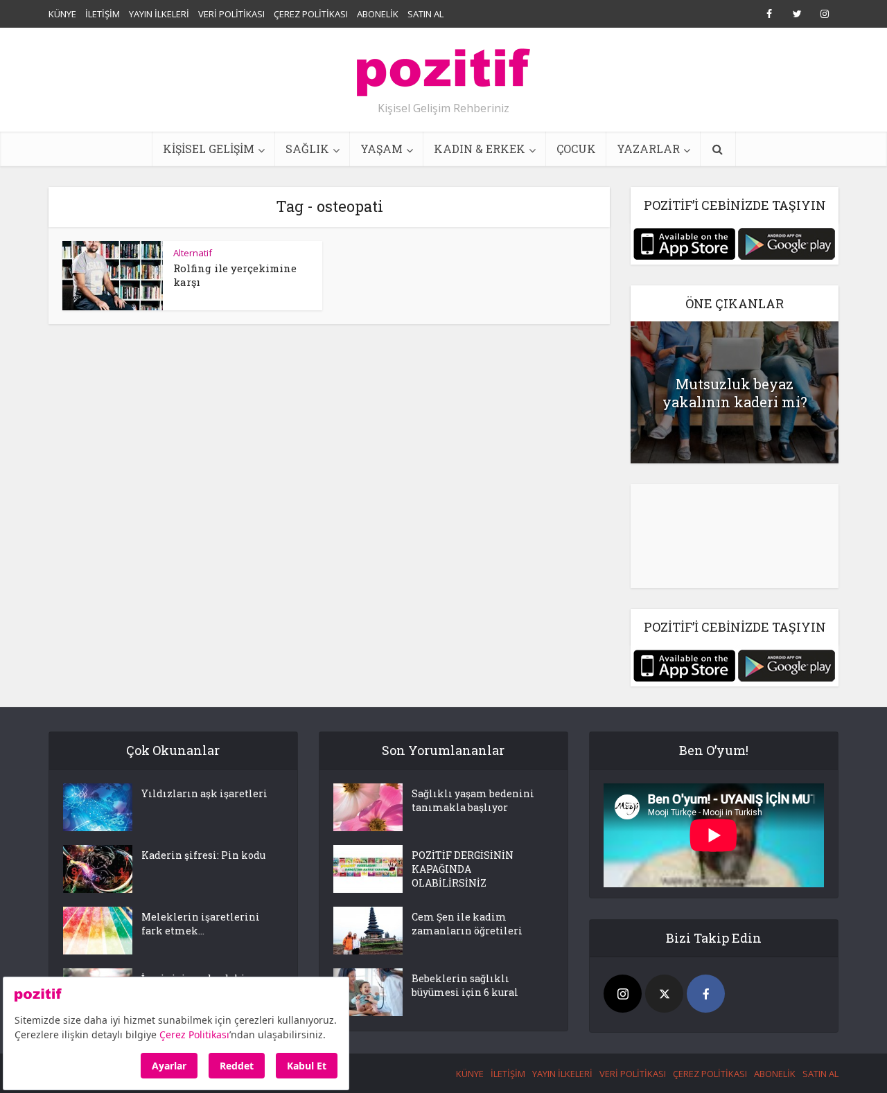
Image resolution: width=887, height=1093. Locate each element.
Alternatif (192, 253)
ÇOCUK (576, 148)
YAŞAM (381, 148)
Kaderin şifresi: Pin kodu (203, 855)
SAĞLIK (307, 148)
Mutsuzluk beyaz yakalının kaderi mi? (734, 393)
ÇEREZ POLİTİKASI (311, 14)
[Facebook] (706, 994)
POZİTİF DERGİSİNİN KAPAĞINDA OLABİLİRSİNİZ (462, 868)
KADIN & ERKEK (479, 148)
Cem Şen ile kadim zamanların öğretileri (467, 923)
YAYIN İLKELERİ (159, 14)
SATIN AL (425, 14)
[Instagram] (623, 994)
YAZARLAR (648, 148)
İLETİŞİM (102, 14)
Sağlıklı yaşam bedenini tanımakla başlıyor (473, 800)
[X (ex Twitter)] (664, 994)
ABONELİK (377, 14)
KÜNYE (62, 14)
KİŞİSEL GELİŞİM (208, 148)
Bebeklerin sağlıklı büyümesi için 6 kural (465, 985)
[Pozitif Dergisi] (443, 67)
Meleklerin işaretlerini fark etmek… (200, 923)
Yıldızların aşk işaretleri (204, 793)
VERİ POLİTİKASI (231, 14)
